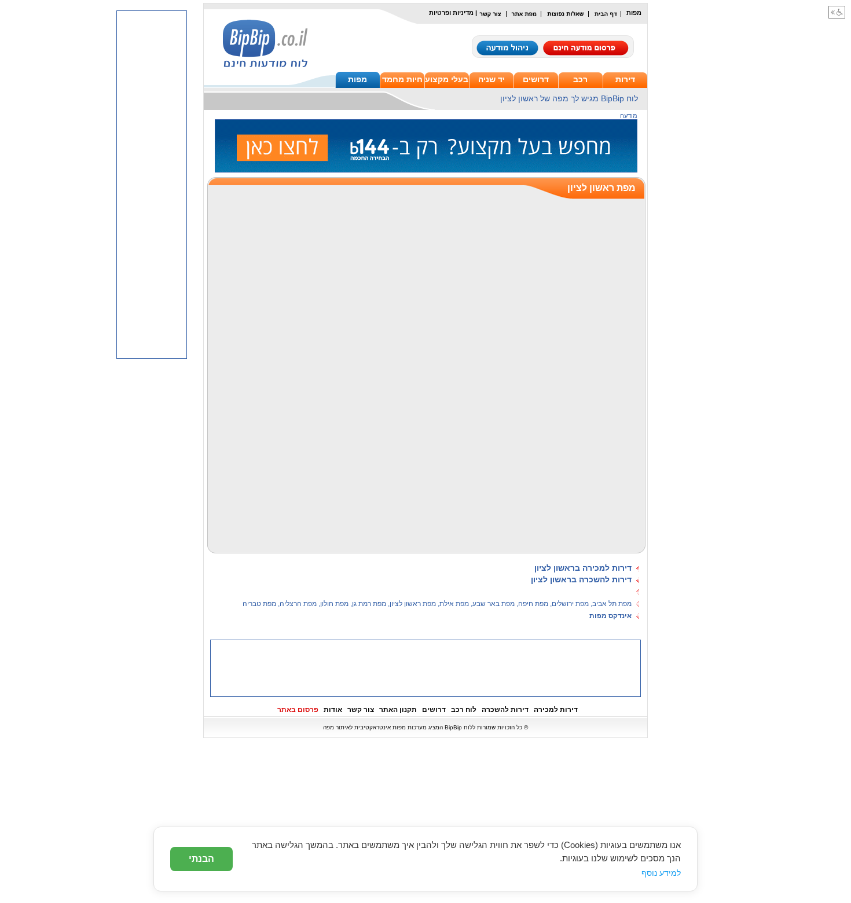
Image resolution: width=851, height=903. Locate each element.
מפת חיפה (533, 604)
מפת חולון (334, 604)
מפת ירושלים (570, 604)
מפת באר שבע (493, 604)
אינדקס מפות (610, 616)
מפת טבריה (259, 604)
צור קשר (360, 710)
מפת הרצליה (298, 604)
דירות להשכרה (505, 710)
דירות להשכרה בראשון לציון (581, 579)
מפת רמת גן (369, 604)
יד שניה (491, 79)
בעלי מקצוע (446, 79)
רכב (580, 79)
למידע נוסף (661, 873)
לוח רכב (463, 710)
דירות (625, 79)
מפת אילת (454, 604)
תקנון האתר (398, 710)
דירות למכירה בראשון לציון (583, 567)
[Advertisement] (425, 667)
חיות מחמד (402, 79)
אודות (333, 710)
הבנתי (201, 859)
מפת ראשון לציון (413, 604)
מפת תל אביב (612, 604)
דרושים (536, 79)
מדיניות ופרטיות (451, 12)
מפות (357, 79)
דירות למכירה (556, 710)
